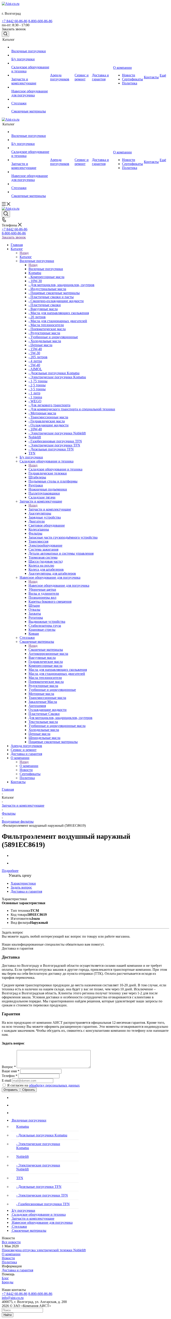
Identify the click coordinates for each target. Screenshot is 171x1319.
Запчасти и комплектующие (49, 509)
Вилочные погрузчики (45, 269)
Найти (8, 1315)
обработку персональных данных (54, 1085)
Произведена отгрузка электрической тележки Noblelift (44, 1250)
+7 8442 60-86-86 (14, 21)
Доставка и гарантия (17, 1270)
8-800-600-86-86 (40, 21)
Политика (9, 1262)
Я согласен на (43, 1085)
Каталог (26, 257)
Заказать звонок (14, 237)
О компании (29, 766)
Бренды (7, 1282)
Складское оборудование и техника (55, 469)
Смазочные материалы (45, 649)
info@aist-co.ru (13, 1298)
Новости (8, 1258)
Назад (24, 253)
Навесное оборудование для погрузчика (58, 585)
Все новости (11, 1242)
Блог (5, 1278)
